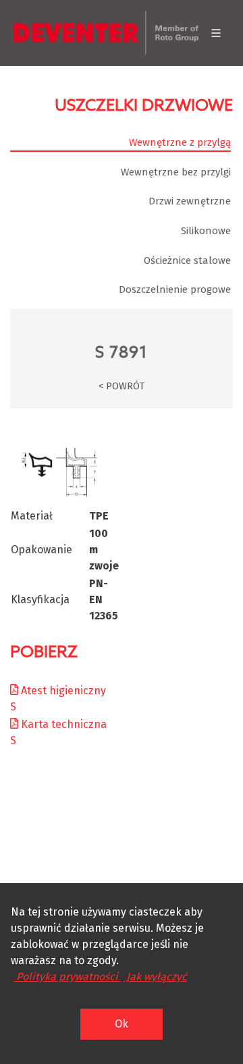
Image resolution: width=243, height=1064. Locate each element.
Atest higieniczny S (58, 698)
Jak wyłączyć (155, 976)
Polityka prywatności (67, 976)
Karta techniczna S (58, 732)
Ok (121, 1023)
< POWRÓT (121, 386)
